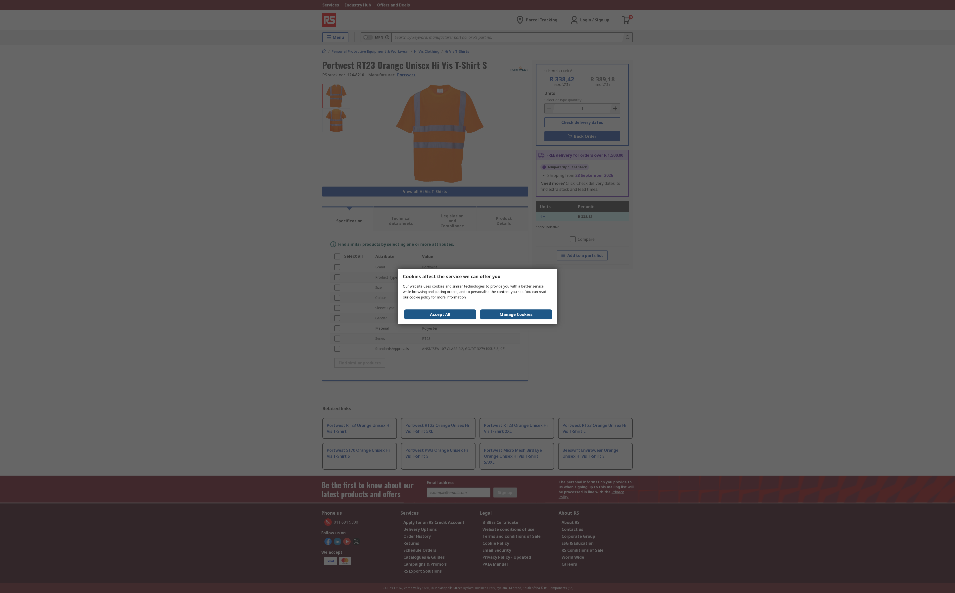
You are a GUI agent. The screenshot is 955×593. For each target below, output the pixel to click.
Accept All (440, 314)
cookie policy (419, 297)
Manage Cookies (516, 314)
